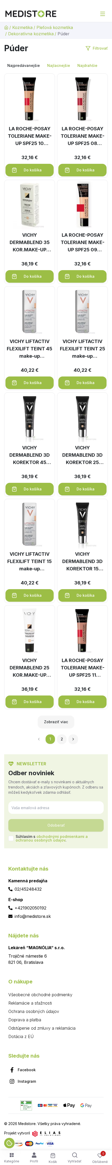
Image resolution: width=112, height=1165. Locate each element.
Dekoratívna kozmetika (31, 33)
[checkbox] (11, 838)
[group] (56, 65)
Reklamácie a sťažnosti (30, 1003)
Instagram (27, 1081)
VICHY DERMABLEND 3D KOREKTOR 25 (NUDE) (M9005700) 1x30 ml (82, 455)
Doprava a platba (24, 1019)
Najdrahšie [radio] (87, 65)
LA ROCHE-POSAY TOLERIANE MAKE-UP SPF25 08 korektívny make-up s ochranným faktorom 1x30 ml (82, 136)
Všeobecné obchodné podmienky (40, 994)
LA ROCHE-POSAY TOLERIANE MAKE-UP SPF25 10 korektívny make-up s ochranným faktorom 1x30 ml (30, 136)
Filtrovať (100, 48)
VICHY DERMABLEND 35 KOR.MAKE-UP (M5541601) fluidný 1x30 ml (29, 242)
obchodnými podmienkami (60, 836)
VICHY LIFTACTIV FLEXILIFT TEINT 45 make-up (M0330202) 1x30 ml (29, 349)
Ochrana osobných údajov (33, 1011)
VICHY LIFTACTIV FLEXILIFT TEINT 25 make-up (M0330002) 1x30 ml (82, 349)
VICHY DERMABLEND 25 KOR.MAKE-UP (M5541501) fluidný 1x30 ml (29, 668)
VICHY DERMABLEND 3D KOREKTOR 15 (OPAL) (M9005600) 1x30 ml (82, 561)
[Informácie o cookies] (9, 1143)
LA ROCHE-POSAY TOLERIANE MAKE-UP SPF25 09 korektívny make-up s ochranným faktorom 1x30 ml (82, 242)
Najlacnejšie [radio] (58, 65)
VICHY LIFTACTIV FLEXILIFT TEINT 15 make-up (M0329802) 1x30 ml (29, 561)
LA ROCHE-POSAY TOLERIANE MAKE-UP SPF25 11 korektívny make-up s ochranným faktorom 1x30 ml (82, 668)
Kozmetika (22, 27)
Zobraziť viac (56, 722)
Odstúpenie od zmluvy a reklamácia (42, 1028)
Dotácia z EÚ (21, 1036)
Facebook (27, 1070)
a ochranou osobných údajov (52, 838)
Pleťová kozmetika (54, 27)
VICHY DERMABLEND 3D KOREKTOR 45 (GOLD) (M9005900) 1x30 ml (29, 455)
